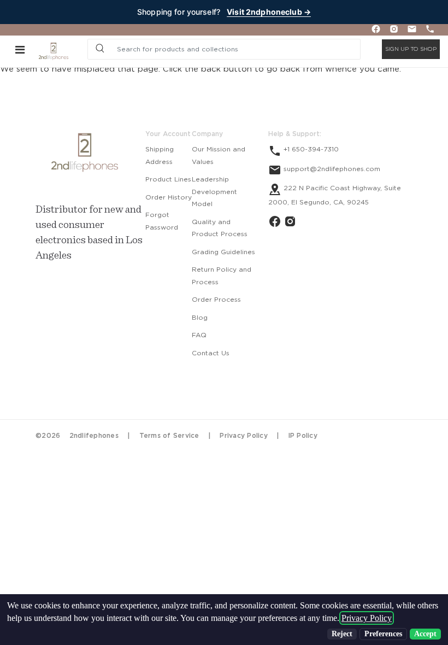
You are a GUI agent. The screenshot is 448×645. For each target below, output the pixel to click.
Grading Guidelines (223, 252)
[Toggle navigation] (20, 49)
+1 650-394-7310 (310, 149)
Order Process (216, 299)
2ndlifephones (94, 435)
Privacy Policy (244, 435)
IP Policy (302, 435)
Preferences (383, 634)
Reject (342, 634)
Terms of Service (169, 435)
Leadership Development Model (214, 191)
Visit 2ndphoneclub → (269, 11)
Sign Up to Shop (411, 49)
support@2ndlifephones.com (330, 169)
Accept (425, 634)
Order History (168, 197)
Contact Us (210, 353)
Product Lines (168, 179)
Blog (200, 317)
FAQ (199, 335)
